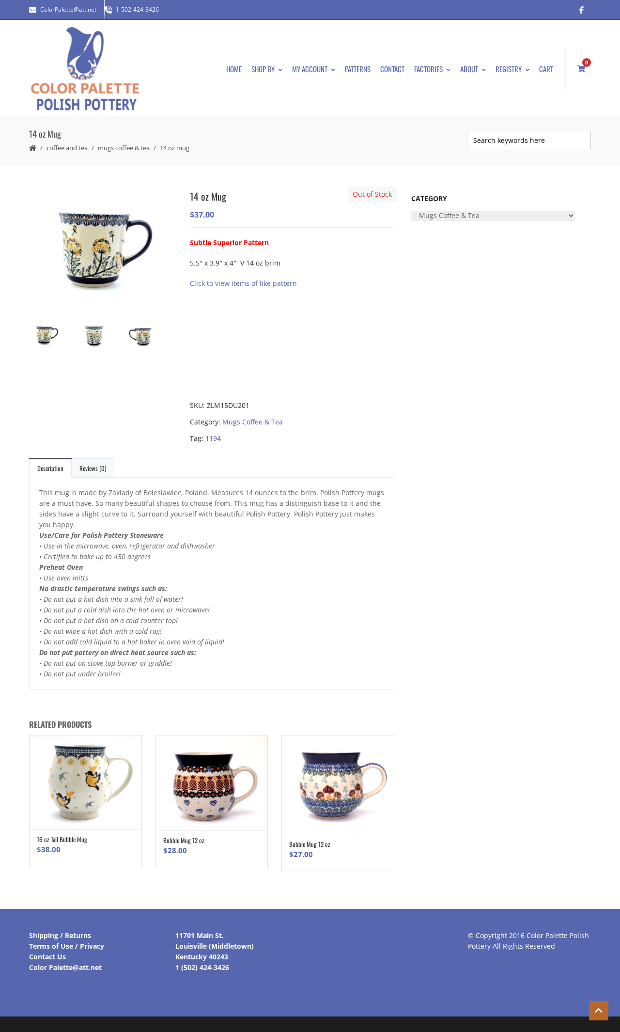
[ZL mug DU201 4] (102, 336)
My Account (309, 68)
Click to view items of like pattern (243, 283)
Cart (546, 68)
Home (234, 68)
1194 (213, 438)
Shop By (263, 68)
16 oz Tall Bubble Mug (62, 839)
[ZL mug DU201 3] (150, 336)
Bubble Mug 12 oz (183, 840)
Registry (509, 68)
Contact (392, 68)
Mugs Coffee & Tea (124, 147)
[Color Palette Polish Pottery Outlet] (84, 69)
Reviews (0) (92, 468)
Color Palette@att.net (65, 967)
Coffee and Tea (67, 147)
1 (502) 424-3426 (202, 967)
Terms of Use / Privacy (66, 946)
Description (50, 468)
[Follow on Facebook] (581, 9)
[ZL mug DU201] (101, 250)
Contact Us (47, 956)
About (469, 68)
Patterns (358, 68)
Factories (428, 68)
